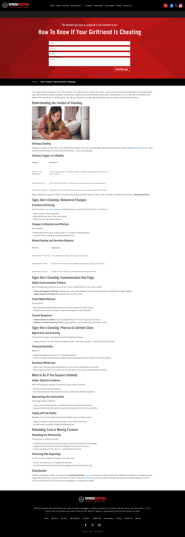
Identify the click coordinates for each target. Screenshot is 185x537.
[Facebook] (85, 525)
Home (52, 6)
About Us (54, 518)
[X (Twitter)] (92, 525)
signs (87, 475)
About (58, 6)
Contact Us (127, 6)
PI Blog (118, 518)
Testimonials (98, 6)
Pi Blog (118, 6)
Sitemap (138, 518)
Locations (88, 6)
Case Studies (109, 6)
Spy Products (75, 518)
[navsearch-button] (165, 6)
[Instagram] (99, 525)
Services (65, 6)
